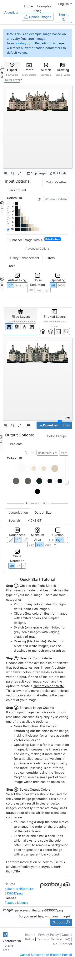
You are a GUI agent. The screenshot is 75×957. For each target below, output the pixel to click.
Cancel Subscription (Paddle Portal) (46, 955)
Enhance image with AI (34, 240)
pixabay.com (24, 43)
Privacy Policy (48, 935)
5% (62, 452)
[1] (24, 327)
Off (12, 565)
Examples (44, 6)
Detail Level (12, 79)
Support (59, 922)
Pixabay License (16, 902)
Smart (19, 285)
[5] (51, 331)
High (46, 290)
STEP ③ (2, 282)
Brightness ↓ (46, 452)
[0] (9, 326)
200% (61, 285)
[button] (65, 4)
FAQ (67, 939)
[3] (66, 331)
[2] (58, 331)
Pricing (37, 11)
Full (51, 540)
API (55, 944)
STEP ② (2, 207)
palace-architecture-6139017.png (39, 910)
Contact (66, 944)
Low (38, 290)
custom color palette (48, 686)
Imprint (30, 935)
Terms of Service (49, 939)
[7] (43, 331)
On (18, 565)
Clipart (12, 72)
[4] (32, 327)
